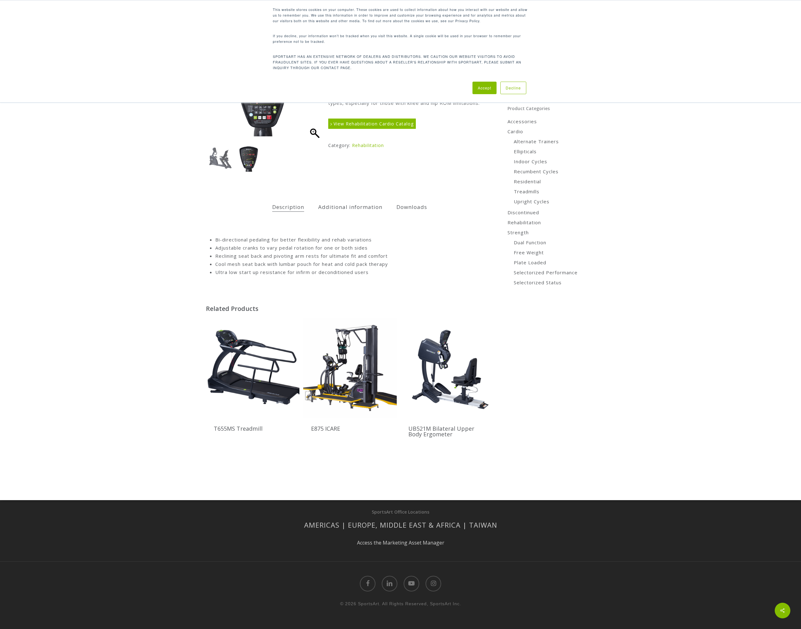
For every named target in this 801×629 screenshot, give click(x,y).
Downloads (411, 207)
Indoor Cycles (530, 161)
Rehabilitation (368, 145)
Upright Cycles (531, 201)
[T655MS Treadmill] (252, 368)
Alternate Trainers (536, 141)
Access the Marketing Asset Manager (400, 542)
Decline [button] (513, 87)
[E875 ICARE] (350, 368)
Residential (527, 181)
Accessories (522, 121)
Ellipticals (525, 151)
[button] (314, 103)
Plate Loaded (530, 262)
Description (288, 207)
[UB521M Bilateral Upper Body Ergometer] (447, 368)
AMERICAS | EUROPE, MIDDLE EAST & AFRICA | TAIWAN (400, 525)
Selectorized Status (538, 282)
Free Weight (529, 252)
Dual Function (530, 242)
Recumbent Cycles (536, 171)
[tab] (288, 207)
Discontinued (523, 212)
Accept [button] (484, 87)
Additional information (350, 207)
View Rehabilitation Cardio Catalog (373, 124)
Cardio (515, 131)
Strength (518, 232)
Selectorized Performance (546, 272)
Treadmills (526, 191)
